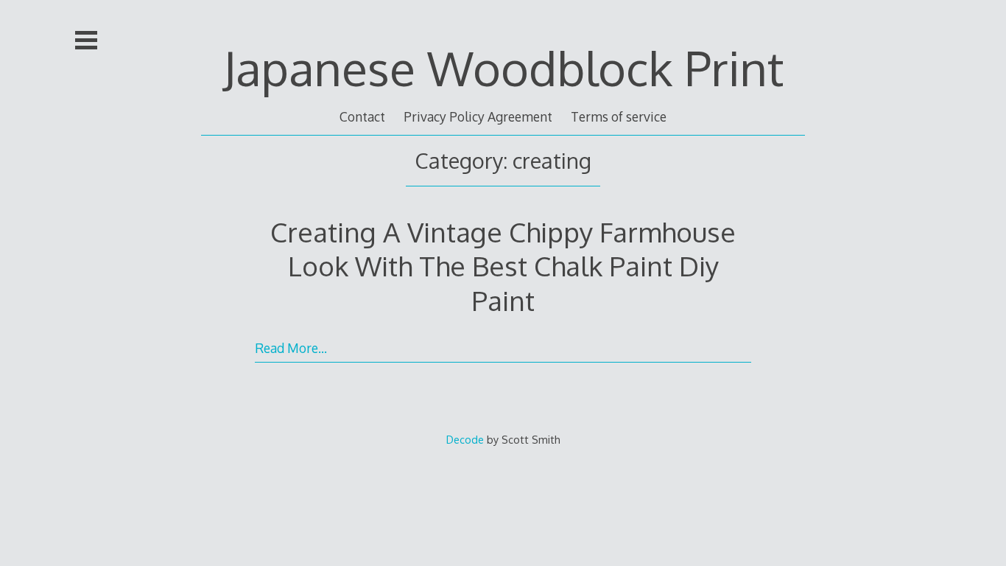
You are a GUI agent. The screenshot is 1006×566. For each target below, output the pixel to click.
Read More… (291, 348)
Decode (465, 439)
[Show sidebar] (86, 40)
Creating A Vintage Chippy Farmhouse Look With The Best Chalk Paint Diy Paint (503, 265)
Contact (362, 116)
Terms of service (618, 116)
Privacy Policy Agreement (478, 116)
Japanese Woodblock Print (503, 67)
